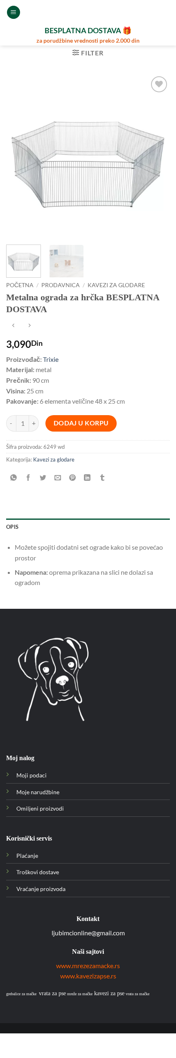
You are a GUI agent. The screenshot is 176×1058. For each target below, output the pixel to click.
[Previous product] (29, 326)
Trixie (51, 359)
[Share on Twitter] (43, 477)
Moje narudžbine (37, 791)
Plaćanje (27, 855)
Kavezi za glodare (116, 285)
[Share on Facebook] (28, 477)
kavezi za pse (109, 993)
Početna (20, 285)
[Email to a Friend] (58, 477)
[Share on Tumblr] (102, 477)
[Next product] (13, 326)
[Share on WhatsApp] (13, 477)
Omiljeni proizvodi (40, 808)
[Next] (156, 156)
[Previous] (19, 156)
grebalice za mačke (21, 994)
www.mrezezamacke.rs (88, 965)
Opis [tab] (12, 526)
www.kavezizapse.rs (88, 976)
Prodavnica (60, 285)
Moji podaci (31, 775)
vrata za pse (52, 993)
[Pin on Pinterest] (72, 477)
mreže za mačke (80, 994)
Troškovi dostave (37, 871)
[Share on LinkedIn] (87, 477)
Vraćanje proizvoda (40, 888)
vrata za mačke (137, 994)
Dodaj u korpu (81, 423)
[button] (13, 12)
